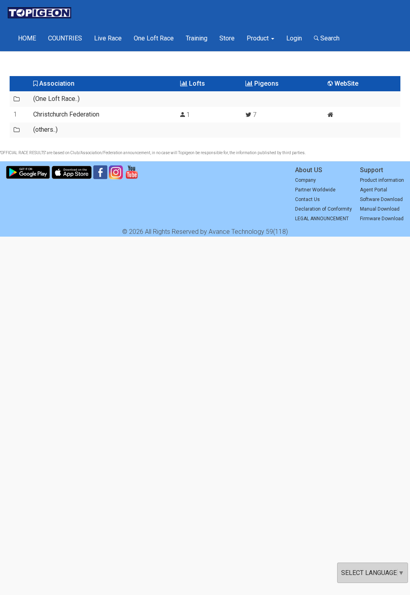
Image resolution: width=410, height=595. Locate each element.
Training (196, 38)
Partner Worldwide (315, 190)
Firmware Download (382, 218)
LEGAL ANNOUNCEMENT (322, 218)
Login (294, 38)
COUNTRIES (65, 38)
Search (329, 38)
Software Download (381, 199)
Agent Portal (373, 190)
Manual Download (380, 209)
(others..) (45, 129)
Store (227, 38)
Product (258, 38)
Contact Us (307, 199)
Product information (382, 180)
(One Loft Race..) (56, 99)
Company (305, 180)
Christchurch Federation (66, 114)
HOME (27, 38)
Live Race (108, 38)
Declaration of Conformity (323, 209)
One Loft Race (154, 38)
